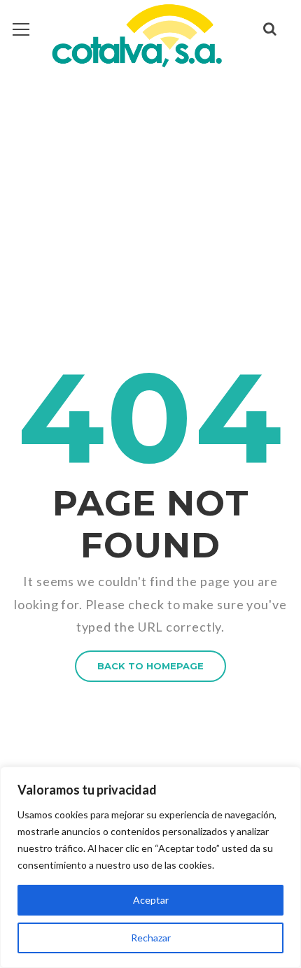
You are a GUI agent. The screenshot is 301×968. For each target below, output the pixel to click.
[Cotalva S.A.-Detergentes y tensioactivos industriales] (136, 35)
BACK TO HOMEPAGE (150, 665)
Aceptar (151, 900)
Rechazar (151, 938)
